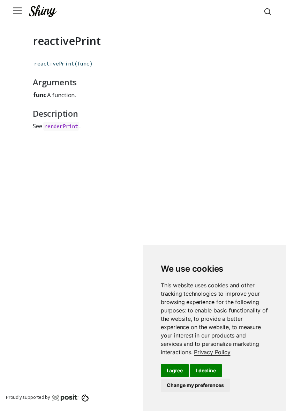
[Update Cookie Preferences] (85, 397)
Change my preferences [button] (195, 385)
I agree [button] (175, 370)
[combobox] (269, 10)
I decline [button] (206, 370)
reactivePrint (54, 63)
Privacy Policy (212, 352)
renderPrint (61, 126)
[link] (212, 352)
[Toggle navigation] (17, 11)
